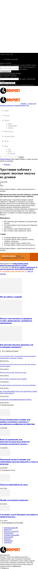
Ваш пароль (23, 69)
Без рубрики (11, 154)
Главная (6, 110)
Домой (2, 159)
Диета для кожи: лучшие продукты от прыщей (13, 379)
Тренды (6, 141)
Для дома (7, 115)
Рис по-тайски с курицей (11, 297)
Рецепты (10, 128)
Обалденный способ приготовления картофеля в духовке (14, 264)
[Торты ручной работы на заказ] (5, 481)
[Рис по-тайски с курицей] (11, 293)
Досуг (10, 151)
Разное (6, 146)
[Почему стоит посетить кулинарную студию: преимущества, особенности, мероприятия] (11, 314)
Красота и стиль (8, 131)
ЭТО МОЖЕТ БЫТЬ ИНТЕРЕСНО (13, 271)
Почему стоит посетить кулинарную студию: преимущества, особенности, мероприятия (16, 320)
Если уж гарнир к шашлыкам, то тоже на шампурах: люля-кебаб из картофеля (18, 268)
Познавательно (12, 126)
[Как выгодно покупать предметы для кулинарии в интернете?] (11, 341)
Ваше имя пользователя (27, 67)
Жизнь (10, 124)
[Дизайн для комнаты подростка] (5, 496)
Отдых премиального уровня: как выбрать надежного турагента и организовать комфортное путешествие (17, 421)
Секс (9, 149)
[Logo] (10, 94)
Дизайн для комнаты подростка (14, 500)
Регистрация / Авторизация (11, 59)
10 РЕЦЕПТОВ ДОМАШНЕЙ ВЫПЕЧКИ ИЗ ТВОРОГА (16, 399)
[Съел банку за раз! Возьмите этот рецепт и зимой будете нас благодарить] (5, 510)
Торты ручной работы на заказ (14, 484)
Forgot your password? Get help (10, 73)
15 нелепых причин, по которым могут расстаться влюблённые (18, 385)
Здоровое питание (9, 136)
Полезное (6, 120)
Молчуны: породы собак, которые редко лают (13, 372)
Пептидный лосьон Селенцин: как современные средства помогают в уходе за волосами (19, 461)
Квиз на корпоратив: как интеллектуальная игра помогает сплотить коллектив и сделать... (15, 441)
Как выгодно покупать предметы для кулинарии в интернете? (16, 346)
